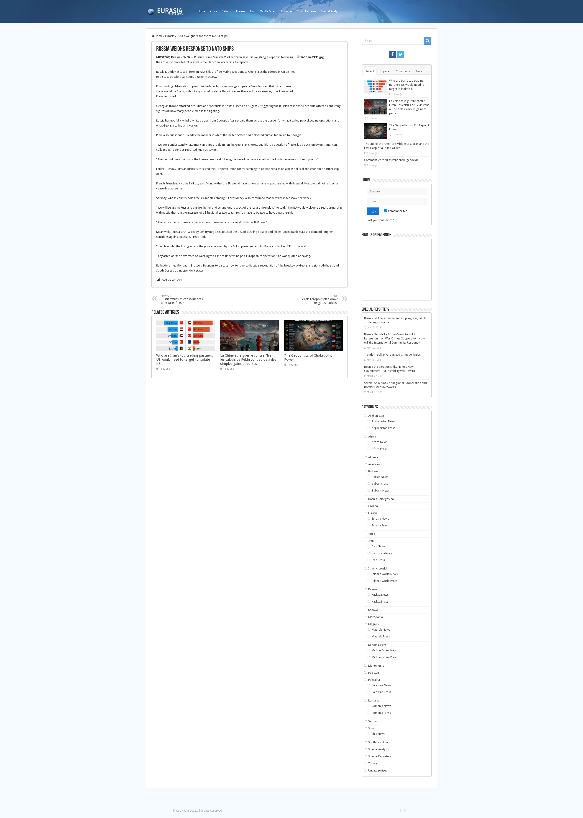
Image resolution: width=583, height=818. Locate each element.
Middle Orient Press (384, 657)
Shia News (378, 733)
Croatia (373, 506)
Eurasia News (380, 518)
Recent (370, 71)
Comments (403, 71)
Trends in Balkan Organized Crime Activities (392, 354)
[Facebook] (392, 54)
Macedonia (375, 617)
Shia (371, 728)
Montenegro (376, 665)
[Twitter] (400, 54)
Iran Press (378, 560)
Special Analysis (331, 11)
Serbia (372, 721)
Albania (373, 457)
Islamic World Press (384, 580)
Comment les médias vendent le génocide (391, 160)
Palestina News (381, 685)
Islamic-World (377, 568)
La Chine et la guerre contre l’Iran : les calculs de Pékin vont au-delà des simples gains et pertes (248, 359)
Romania (286, 11)
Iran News (378, 546)
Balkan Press (380, 483)
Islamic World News (385, 574)
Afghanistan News (383, 421)
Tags (419, 71)
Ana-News (375, 464)
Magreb (373, 624)
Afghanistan (376, 415)
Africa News (379, 442)
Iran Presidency (382, 553)
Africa (213, 11)
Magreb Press (381, 636)
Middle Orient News (385, 650)
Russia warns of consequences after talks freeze (182, 299)
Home (201, 11)
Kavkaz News (380, 594)
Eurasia (240, 11)
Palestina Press (381, 692)
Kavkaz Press (380, 601)
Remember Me (397, 211)
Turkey (372, 763)
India (371, 534)
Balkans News (381, 490)
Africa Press (379, 448)
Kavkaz (372, 589)
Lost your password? (380, 220)
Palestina (374, 679)
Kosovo (373, 610)
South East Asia (306, 11)
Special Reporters (379, 756)
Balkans (227, 11)
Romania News (381, 706)
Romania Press (381, 712)
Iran (252, 11)
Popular (385, 71)
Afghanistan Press (383, 428)
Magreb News (381, 629)
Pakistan (373, 672)
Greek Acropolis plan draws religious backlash (319, 299)
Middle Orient (268, 11)
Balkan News (380, 477)
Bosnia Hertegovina (381, 499)
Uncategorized (378, 770)
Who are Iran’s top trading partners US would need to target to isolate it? (184, 359)
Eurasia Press (380, 525)
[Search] (427, 41)
